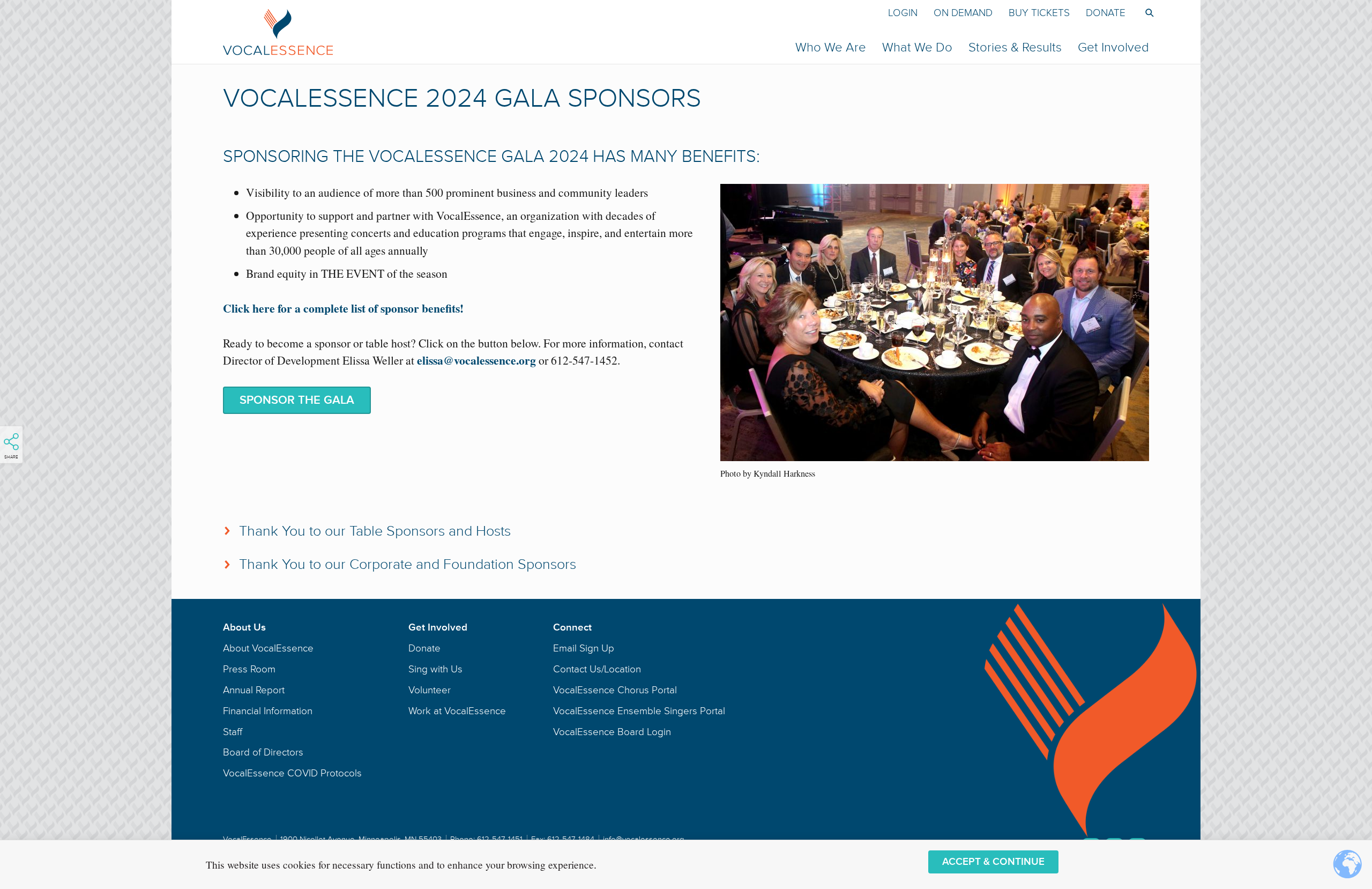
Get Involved (1113, 47)
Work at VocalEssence (457, 711)
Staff (232, 731)
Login (903, 12)
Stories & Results (1015, 47)
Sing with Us (435, 669)
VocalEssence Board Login (612, 731)
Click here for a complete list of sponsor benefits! (343, 308)
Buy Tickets (1039, 12)
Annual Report (254, 690)
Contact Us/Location (597, 669)
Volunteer (429, 690)
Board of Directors (263, 752)
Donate (1105, 12)
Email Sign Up (583, 648)
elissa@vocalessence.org (476, 360)
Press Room (249, 669)
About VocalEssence (268, 648)
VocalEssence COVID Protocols (292, 773)
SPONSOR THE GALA (297, 400)
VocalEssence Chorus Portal (615, 690)
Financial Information (267, 711)
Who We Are (830, 47)
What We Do (917, 47)
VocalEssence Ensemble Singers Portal (639, 711)
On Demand (963, 12)
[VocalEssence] (480, 32)
